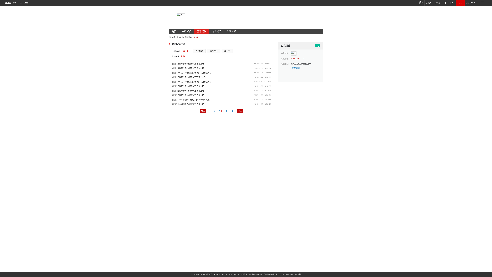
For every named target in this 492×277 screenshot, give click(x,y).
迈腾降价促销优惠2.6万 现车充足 (188, 95)
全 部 (185, 51)
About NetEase (219, 274)
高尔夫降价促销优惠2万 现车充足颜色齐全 (191, 73)
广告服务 (267, 274)
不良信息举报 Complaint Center (282, 274)
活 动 (227, 51)
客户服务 (252, 274)
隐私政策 (259, 274)
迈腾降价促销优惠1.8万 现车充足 (188, 86)
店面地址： (285, 64)
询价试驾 (217, 31)
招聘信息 (244, 274)
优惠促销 (202, 31)
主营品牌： (285, 53)
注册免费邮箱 (470, 3)
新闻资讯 (213, 51)
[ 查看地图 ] (295, 68)
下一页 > (231, 111)
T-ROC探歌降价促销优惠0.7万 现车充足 (190, 100)
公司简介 (229, 274)
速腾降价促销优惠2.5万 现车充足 (188, 68)
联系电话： (285, 59)
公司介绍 (232, 31)
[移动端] (421, 3)
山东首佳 (180, 37)
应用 (14, 3)
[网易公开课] (429, 3)
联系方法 (236, 274)
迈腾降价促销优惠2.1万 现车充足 (188, 64)
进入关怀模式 (24, 3)
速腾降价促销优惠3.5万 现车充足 (188, 91)
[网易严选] (438, 3)
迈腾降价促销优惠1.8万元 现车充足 (189, 77)
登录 (460, 3)
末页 (240, 111)
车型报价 (187, 31)
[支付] (446, 3)
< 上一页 (211, 111)
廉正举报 (298, 274)
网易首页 (8, 3)
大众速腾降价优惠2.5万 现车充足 (188, 104)
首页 (174, 31)
